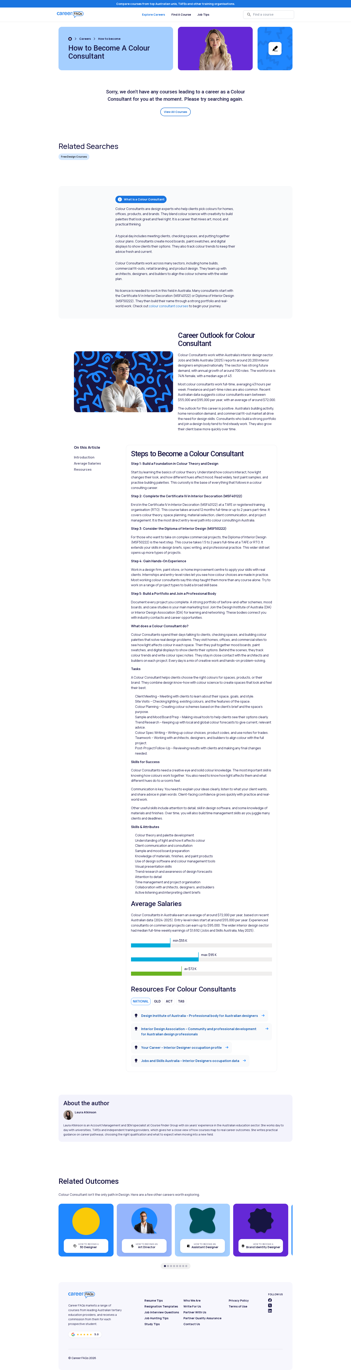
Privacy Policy (239, 1300)
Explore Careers (153, 14)
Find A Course (181, 14)
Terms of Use (238, 1306)
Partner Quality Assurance (202, 1318)
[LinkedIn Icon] (270, 1311)
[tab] (165, 1266)
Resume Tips (153, 1300)
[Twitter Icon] (270, 1305)
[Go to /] (70, 39)
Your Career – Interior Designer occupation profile (181, 1047)
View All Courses (175, 112)
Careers (85, 39)
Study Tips (152, 1324)
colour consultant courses (168, 306)
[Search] (249, 14)
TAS (181, 1001)
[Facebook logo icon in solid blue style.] (270, 1300)
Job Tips (203, 14)
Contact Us (191, 1324)
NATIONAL (141, 1001)
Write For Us (192, 1306)
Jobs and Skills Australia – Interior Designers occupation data (190, 1061)
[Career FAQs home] (70, 14)
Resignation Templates (161, 1306)
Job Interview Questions (161, 1312)
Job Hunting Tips (156, 1318)
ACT (169, 1001)
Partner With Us (194, 1312)
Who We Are (191, 1300)
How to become (109, 39)
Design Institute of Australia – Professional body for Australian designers (199, 1015)
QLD (157, 1001)
